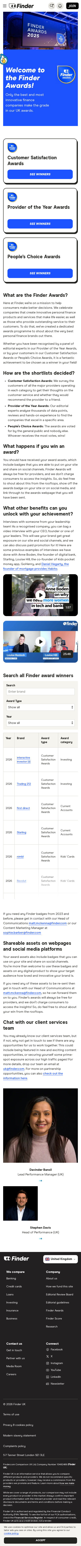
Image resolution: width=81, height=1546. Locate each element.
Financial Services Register (28, 1518)
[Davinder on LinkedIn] (41, 1179)
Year (9, 716)
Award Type (14, 701)
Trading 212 (24, 784)
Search (10, 685)
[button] (40, 595)
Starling (21, 832)
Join (72, 6)
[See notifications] (60, 6)
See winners (40, 174)
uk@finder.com (13, 1068)
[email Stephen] (39, 1237)
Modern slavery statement (19, 1435)
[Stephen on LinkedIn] (41, 1237)
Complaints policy (14, 1446)
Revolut (21, 881)
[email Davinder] (39, 1179)
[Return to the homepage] (21, 6)
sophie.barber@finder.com (22, 932)
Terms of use (11, 1414)
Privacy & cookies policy (18, 1425)
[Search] (51, 5)
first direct (23, 808)
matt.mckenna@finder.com (48, 923)
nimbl (20, 856)
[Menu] (4, 6)
